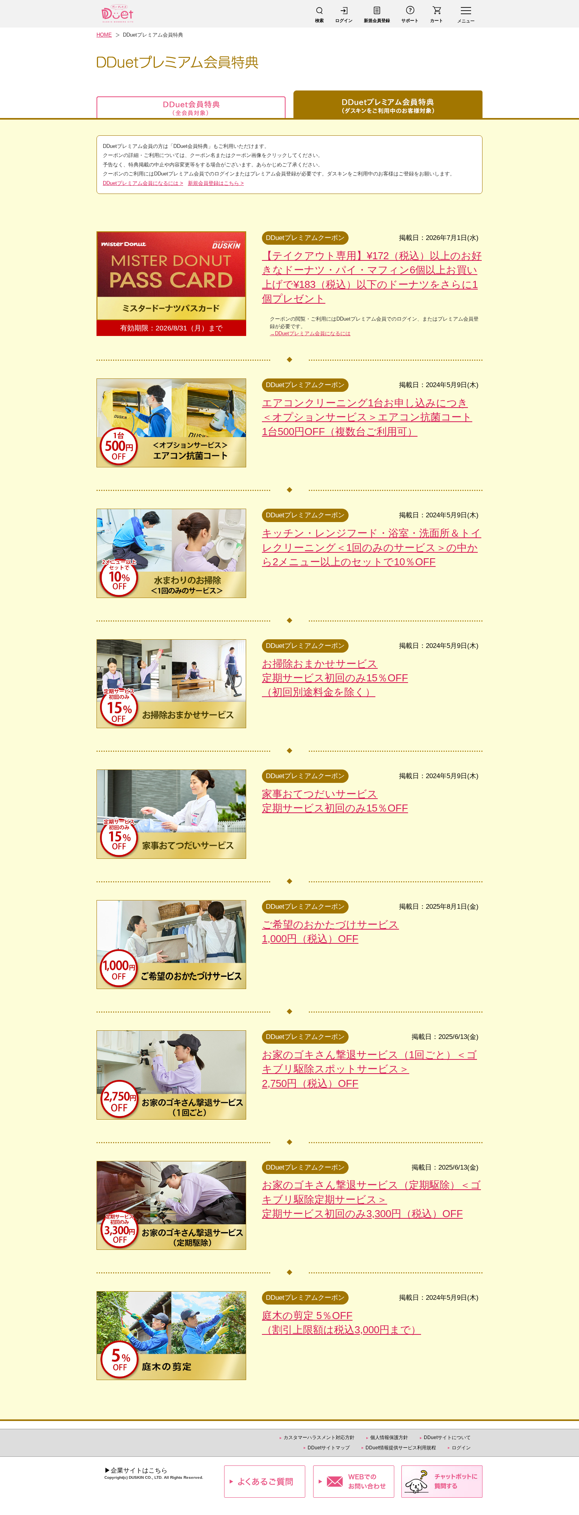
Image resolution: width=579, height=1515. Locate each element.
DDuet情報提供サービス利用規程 (401, 1447)
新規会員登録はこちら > (216, 183)
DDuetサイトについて (447, 1437)
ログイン (461, 1447)
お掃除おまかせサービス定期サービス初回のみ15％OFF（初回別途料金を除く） (335, 678)
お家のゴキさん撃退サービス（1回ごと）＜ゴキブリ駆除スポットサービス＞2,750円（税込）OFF (369, 1069)
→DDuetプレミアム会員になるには (310, 333)
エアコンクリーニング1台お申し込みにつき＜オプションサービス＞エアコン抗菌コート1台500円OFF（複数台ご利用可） (367, 417)
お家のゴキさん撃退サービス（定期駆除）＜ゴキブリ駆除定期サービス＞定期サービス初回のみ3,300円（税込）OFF (371, 1199)
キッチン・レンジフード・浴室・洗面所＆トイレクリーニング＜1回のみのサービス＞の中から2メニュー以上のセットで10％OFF (371, 547)
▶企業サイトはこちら (135, 1470)
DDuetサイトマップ (329, 1447)
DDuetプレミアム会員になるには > (143, 183)
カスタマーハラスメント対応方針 (319, 1437)
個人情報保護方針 (389, 1437)
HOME (104, 35)
